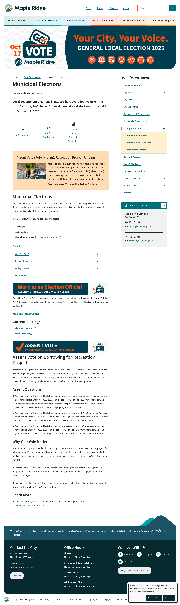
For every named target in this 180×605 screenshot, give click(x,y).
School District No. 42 (48, 237)
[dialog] (153, 593)
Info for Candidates (48, 135)
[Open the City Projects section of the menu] (164, 92)
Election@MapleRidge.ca (141, 240)
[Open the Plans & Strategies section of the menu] (164, 164)
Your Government (131, 20)
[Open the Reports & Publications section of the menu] (164, 171)
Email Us (17, 575)
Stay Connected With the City (134, 570)
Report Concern (124, 599)
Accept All (169, 598)
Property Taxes (130, 185)
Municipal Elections (132, 128)
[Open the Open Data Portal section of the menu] (164, 178)
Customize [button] (134, 598)
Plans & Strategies (132, 164)
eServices (113, 8)
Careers (59, 599)
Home (15, 77)
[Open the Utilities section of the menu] (164, 192)
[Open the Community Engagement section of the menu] (164, 121)
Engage (106, 599)
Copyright (92, 599)
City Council (129, 99)
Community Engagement (135, 121)
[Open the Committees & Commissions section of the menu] (164, 114)
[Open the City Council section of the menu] (164, 99)
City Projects (129, 92)
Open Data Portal (131, 178)
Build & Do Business (103, 20)
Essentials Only (153, 598)
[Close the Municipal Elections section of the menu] (164, 128)
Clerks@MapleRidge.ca (140, 226)
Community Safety (74, 20)
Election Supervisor (24, 328)
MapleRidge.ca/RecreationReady (28, 505)
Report (100, 8)
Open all (16, 246)
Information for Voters (136, 135)
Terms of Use (75, 599)
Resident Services (17, 20)
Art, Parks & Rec (45, 20)
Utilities (127, 192)
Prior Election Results (135, 149)
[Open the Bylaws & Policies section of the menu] (164, 156)
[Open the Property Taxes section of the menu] (164, 185)
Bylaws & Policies (131, 157)
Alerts (126, 8)
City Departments (131, 106)
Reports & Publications (134, 171)
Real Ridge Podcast (132, 85)
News (88, 8)
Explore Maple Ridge (160, 20)
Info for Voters (23, 135)
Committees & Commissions (136, 114)
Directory (44, 599)
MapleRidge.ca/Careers (28, 313)
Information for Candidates (138, 142)
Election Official (22, 333)
